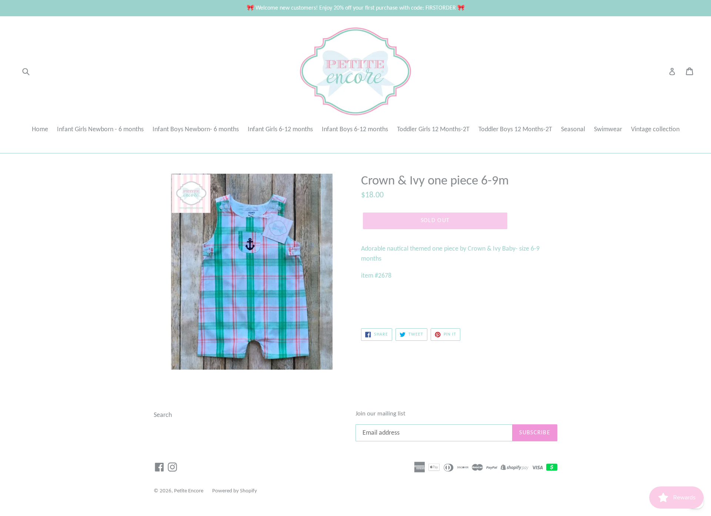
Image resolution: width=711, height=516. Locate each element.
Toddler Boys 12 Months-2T (515, 129)
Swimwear (608, 129)
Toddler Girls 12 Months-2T (433, 129)
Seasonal (573, 129)
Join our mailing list (380, 414)
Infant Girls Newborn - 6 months (100, 129)
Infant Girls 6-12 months (280, 129)
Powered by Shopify (234, 491)
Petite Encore (188, 491)
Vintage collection (655, 129)
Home (40, 129)
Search (163, 415)
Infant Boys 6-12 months (355, 129)
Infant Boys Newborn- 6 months (196, 129)
